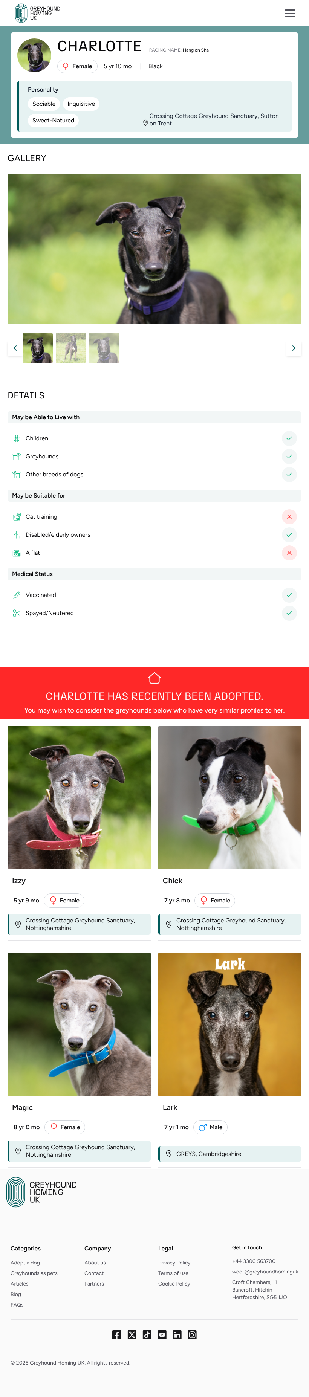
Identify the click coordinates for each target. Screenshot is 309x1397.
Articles (20, 1284)
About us (95, 1263)
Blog (16, 1294)
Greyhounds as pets (34, 1273)
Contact (94, 1273)
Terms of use (173, 1273)
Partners (94, 1284)
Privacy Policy (174, 1263)
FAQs (17, 1305)
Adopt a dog (25, 1263)
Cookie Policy (174, 1284)
